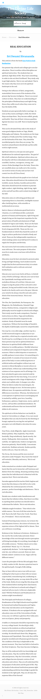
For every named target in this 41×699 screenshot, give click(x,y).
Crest (21, 690)
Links (35, 690)
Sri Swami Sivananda (20, 56)
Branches (30, 690)
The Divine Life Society (20, 11)
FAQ (25, 690)
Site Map (20, 693)
